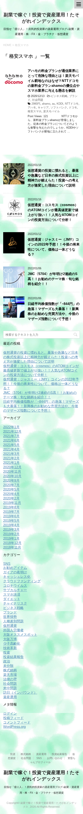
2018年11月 (12, 547)
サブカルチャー (15, 590)
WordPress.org (14, 726)
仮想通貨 (10, 625)
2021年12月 (12, 431)
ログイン (10, 713)
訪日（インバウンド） (20, 692)
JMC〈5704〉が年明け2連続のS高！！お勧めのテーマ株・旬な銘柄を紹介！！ (53, 279)
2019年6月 (11, 516)
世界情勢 (10, 617)
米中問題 (10, 688)
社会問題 (37, 99)
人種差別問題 (13, 621)
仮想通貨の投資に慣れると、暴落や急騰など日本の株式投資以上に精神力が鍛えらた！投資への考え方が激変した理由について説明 (53, 178)
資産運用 (10, 697)
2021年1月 (11, 463)
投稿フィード (13, 718)
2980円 (35, 103)
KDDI (60, 103)
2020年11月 (12, 471)
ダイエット (11, 599)
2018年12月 (12, 543)
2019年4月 (11, 525)
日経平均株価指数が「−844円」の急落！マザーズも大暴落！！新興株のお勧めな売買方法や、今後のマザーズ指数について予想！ (54, 311)
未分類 (8, 666)
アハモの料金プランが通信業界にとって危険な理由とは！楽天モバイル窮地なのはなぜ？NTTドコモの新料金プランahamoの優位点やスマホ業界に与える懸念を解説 (54, 81)
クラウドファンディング (22, 581)
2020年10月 (12, 476)
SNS (6, 564)
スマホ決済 (11, 594)
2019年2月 (11, 534)
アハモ (32, 107)
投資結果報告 (13, 657)
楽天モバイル (51, 111)
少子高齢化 (11, 643)
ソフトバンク (58, 107)
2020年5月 (11, 489)
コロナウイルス (15, 585)
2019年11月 (12, 503)
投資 (6, 652)
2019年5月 (11, 520)
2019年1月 (11, 538)
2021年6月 (11, 440)
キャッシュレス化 (16, 576)
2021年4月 (11, 449)
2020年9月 (11, 480)
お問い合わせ (54, 758)
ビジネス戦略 (59, 96)
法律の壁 (10, 679)
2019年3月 (11, 529)
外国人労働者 (13, 630)
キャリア (43, 107)
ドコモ (73, 107)
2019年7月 (11, 512)
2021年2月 (11, 458)
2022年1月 (11, 427)
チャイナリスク (15, 603)
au (53, 103)
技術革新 (10, 648)
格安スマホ (35, 111)
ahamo (46, 103)
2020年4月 (11, 494)
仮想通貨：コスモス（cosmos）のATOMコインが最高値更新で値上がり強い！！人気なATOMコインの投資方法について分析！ (53, 212)
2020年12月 (12, 467)
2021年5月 (11, 445)
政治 (6, 661)
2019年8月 (11, 507)
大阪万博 (10, 639)
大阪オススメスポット (20, 634)
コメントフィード (16, 722)
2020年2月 (11, 498)
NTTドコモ (72, 103)
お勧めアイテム (15, 568)
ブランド (10, 612)
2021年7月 (11, 436)
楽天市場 (10, 674)
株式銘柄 (10, 670)
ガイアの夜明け (15, 572)
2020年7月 (11, 485)
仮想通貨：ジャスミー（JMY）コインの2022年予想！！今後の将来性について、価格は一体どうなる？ (41, 384)
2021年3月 (11, 454)
